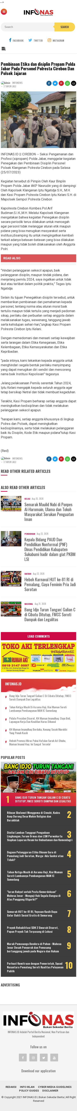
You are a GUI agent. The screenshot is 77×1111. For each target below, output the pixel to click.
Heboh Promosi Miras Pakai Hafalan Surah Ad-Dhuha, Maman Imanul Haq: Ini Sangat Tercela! (37, 742)
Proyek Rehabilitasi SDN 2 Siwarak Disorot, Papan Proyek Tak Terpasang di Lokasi (32, 929)
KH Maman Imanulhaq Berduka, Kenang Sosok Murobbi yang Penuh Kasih (38, 731)
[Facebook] (23, 1057)
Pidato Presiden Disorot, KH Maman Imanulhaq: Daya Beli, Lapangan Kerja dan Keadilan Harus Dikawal (40, 720)
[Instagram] (33, 1057)
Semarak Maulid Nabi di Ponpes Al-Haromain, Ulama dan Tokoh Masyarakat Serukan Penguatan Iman (49, 512)
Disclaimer (50, 1090)
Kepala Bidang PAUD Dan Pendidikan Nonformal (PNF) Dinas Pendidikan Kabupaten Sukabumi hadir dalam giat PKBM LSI (50, 549)
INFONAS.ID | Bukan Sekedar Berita (43, 1097)
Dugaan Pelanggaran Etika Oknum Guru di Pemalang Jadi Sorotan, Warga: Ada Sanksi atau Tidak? (35, 856)
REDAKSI (11, 1086)
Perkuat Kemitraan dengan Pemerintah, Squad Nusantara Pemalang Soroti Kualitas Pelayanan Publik (35, 967)
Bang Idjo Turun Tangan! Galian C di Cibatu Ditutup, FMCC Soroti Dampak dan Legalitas (49, 614)
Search (65, 27)
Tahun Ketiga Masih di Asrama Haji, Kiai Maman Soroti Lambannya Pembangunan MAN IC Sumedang (38, 708)
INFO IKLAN (27, 1086)
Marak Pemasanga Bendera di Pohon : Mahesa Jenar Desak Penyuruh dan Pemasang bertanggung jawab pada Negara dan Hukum (34, 947)
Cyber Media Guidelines (54, 1086)
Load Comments (39, 636)
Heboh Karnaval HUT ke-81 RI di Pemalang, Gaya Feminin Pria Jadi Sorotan (50, 584)
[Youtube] (54, 1057)
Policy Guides (29, 1090)
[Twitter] (44, 1057)
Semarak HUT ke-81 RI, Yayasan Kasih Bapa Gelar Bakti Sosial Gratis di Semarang (32, 913)
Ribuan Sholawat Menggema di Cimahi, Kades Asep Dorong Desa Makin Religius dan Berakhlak (33, 816)
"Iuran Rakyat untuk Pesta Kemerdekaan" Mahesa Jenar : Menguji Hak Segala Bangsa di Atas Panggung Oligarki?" (34, 895)
